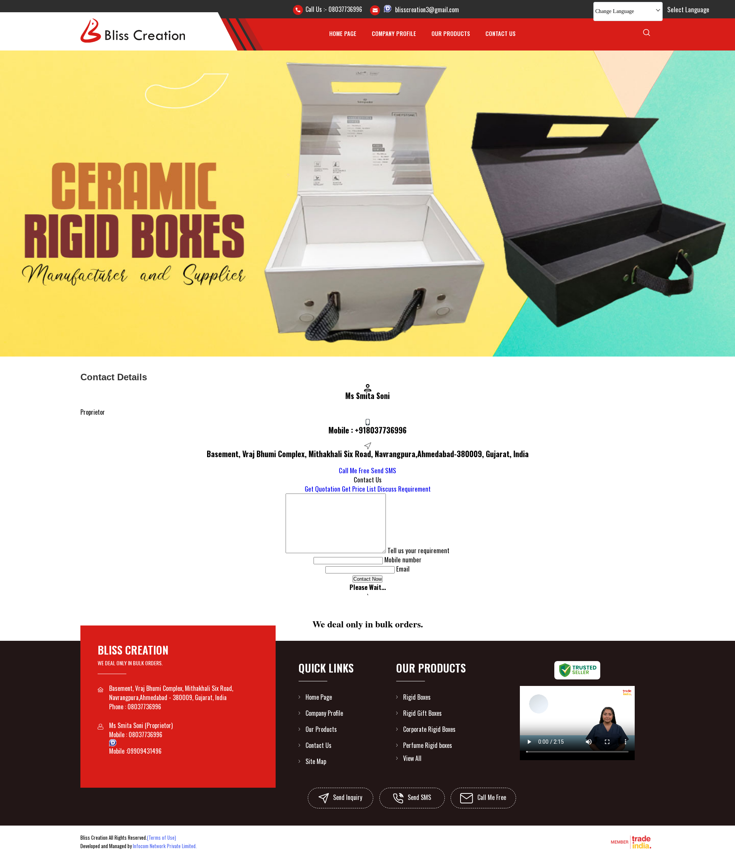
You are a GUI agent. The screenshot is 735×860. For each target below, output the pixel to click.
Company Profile (394, 33)
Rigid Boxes (417, 697)
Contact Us (500, 33)
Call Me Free (354, 470)
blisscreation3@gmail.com (427, 9)
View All (412, 758)
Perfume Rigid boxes (427, 745)
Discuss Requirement (404, 489)
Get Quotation (322, 489)
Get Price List (359, 489)
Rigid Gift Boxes (422, 713)
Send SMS (383, 470)
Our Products (450, 33)
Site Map (315, 761)
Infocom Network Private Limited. (165, 846)
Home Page (342, 33)
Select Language (688, 9)
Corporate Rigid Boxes (429, 729)
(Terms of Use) (161, 837)
